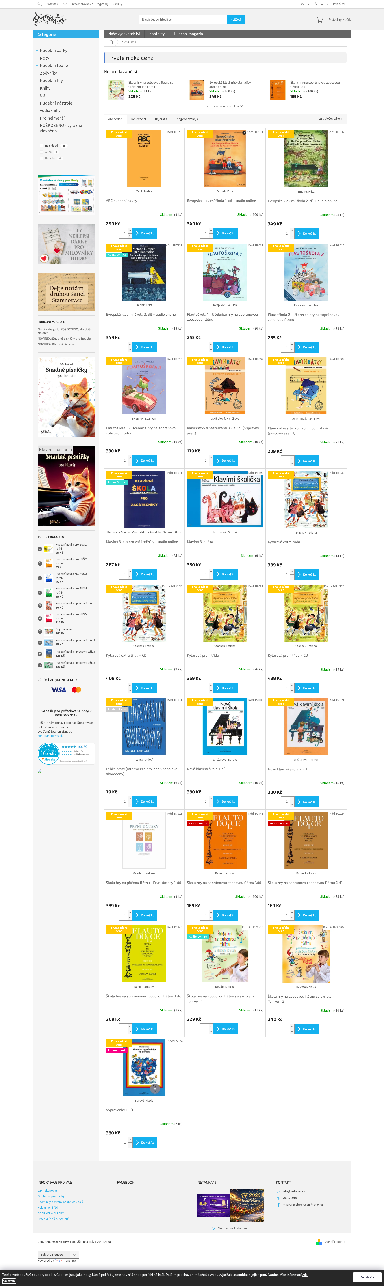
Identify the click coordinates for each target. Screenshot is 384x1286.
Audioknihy (50, 110)
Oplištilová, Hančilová (225, 418)
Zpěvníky (48, 73)
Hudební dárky (53, 50)
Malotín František (144, 873)
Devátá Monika (225, 987)
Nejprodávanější (188, 119)
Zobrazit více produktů (223, 106)
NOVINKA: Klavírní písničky (56, 344)
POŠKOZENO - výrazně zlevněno (61, 128)
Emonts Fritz (225, 191)
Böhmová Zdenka (119, 532)
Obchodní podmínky (51, 1196)
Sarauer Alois (172, 532)
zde (305, 1274)
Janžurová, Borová (225, 532)
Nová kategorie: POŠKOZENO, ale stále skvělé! (65, 331)
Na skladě (55, 146)
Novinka (53, 158)
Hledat (235, 19)
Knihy (45, 88)
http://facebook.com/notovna (303, 1204)
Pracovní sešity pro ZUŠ (54, 1219)
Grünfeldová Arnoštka (147, 532)
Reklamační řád (48, 1207)
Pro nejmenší (52, 118)
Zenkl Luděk (144, 191)
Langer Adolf (144, 759)
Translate (69, 1260)
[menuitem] (124, 34)
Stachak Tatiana (306, 532)
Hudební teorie (54, 65)
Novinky (117, 4)
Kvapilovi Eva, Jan (225, 305)
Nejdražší (161, 119)
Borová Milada (144, 1100)
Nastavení (9, 1281)
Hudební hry (51, 80)
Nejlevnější (138, 119)
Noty (44, 58)
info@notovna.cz (294, 1191)
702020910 (290, 1198)
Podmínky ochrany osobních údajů (60, 1202)
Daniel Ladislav (225, 873)
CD (42, 95)
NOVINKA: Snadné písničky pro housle (64, 338)
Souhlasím (367, 1277)
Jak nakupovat (47, 1190)
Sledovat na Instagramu (233, 1228)
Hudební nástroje (56, 103)
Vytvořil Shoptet (336, 1242)
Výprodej (102, 4)
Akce (51, 152)
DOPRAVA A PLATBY (51, 1213)
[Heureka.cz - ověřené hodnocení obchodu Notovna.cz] (66, 754)
